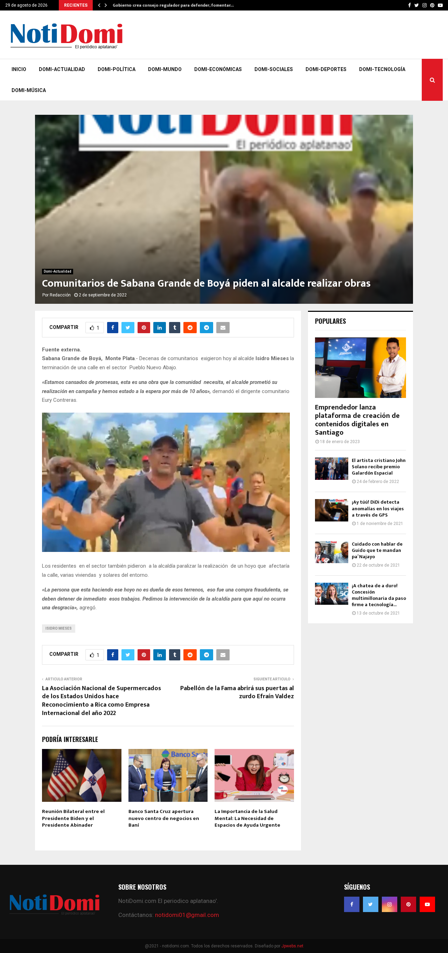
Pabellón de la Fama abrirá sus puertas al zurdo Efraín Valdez (237, 692)
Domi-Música (29, 90)
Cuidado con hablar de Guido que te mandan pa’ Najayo (377, 550)
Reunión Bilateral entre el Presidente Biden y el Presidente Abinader (73, 818)
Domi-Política (116, 69)
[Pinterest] (408, 904)
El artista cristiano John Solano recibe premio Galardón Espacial (379, 466)
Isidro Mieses (59, 628)
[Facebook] (351, 904)
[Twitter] (370, 904)
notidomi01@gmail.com (187, 914)
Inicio (19, 69)
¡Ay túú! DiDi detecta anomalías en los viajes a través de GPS (378, 508)
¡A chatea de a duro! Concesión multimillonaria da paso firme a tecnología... (379, 595)
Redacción (60, 295)
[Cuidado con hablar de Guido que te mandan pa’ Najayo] (331, 552)
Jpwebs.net (292, 946)
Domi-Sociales (273, 69)
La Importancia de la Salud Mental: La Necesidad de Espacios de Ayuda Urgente (247, 818)
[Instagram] (389, 904)
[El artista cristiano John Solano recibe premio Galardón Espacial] (331, 468)
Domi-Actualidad (62, 69)
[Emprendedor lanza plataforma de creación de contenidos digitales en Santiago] (360, 367)
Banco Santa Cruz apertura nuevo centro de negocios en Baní (163, 818)
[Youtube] (427, 904)
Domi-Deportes (326, 69)
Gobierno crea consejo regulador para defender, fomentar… (172, 5)
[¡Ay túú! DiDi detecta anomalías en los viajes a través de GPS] (331, 510)
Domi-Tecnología (382, 69)
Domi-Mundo (165, 69)
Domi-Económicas (218, 69)
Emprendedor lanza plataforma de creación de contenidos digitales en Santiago (357, 420)
